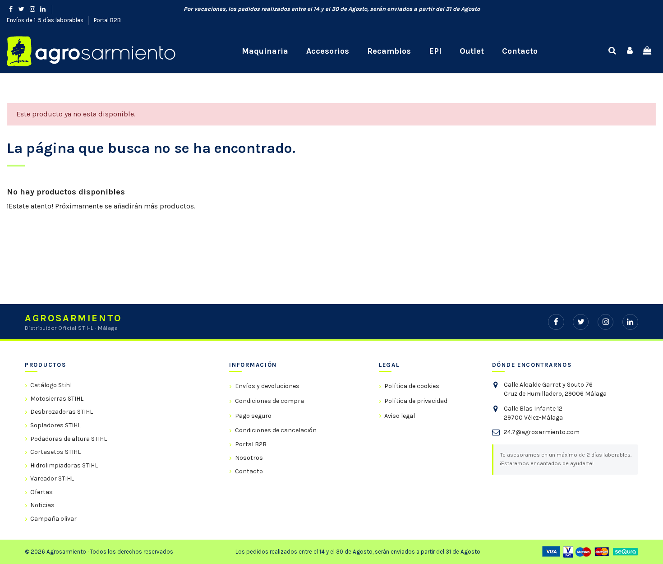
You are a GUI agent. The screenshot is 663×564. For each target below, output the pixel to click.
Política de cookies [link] (411, 386)
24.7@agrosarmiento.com (542, 432)
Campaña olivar (53, 518)
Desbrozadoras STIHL (61, 412)
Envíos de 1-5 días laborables (46, 20)
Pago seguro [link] (253, 416)
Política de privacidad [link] (415, 401)
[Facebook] (556, 322)
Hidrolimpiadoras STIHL (64, 465)
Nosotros (248, 458)
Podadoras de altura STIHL (68, 439)
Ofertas (41, 492)
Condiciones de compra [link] (269, 401)
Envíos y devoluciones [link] (267, 386)
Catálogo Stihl (51, 385)
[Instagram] (605, 322)
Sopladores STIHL (55, 425)
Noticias (42, 505)
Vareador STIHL (52, 478)
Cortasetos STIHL (55, 452)
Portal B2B (107, 20)
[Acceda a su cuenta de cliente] (630, 51)
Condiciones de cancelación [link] (275, 430)
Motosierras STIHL (56, 398)
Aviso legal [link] (399, 416)
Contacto (248, 471)
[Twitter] (581, 322)
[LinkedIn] (630, 322)
